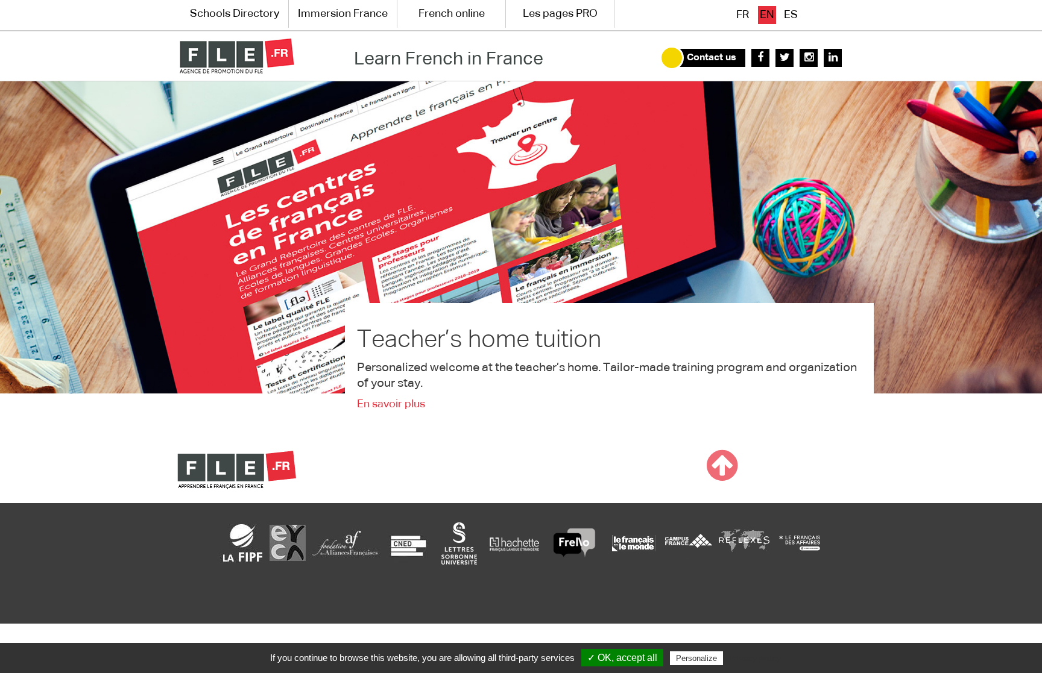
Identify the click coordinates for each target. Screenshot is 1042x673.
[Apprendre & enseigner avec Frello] (574, 542)
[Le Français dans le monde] (633, 542)
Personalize (696, 658)
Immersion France (343, 13)
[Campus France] (689, 542)
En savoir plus (391, 404)
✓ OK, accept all (622, 658)
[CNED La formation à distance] (408, 542)
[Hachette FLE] (515, 542)
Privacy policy (755, 658)
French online (451, 13)
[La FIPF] (243, 542)
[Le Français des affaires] (799, 542)
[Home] (236, 56)
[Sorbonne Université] (459, 542)
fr (742, 15)
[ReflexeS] (744, 542)
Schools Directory (234, 13)
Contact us (711, 58)
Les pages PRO (560, 13)
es (791, 15)
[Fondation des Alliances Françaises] (345, 542)
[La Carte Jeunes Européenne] (288, 542)
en (767, 15)
